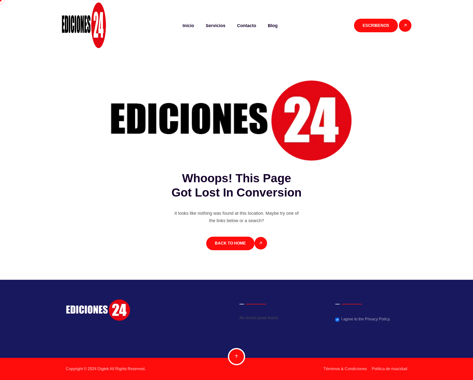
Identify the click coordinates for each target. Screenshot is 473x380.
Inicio (188, 25)
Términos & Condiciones (345, 369)
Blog (273, 25)
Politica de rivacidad (389, 369)
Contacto (246, 25)
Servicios (215, 25)
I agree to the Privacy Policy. (365, 319)
